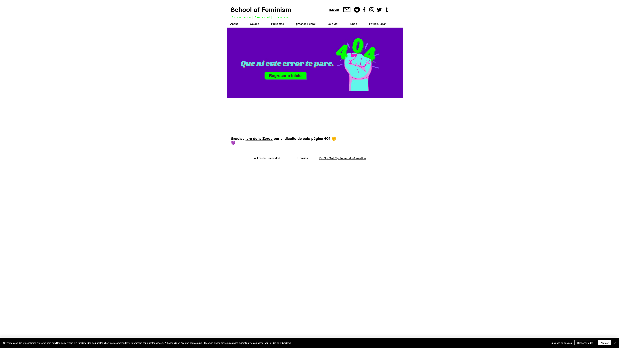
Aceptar (605, 342)
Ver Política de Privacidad (278, 342)
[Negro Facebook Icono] (364, 9)
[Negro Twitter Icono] (379, 9)
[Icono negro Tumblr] (387, 9)
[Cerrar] (615, 342)
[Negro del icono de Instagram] (371, 9)
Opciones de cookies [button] (561, 342)
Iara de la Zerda (259, 138)
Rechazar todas (585, 342)
